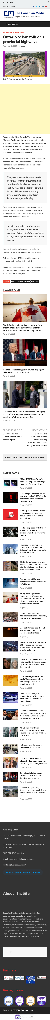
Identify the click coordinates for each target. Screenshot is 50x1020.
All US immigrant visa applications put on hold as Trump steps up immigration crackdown (33, 731)
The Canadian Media (25, 1010)
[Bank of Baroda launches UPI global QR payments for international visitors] (10, 628)
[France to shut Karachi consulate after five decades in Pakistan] (10, 579)
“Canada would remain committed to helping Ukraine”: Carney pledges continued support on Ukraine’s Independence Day (24, 414)
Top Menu (9, 2)
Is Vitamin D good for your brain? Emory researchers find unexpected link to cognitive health (32, 680)
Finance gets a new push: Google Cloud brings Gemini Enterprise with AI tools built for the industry (33, 548)
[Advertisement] (25, 109)
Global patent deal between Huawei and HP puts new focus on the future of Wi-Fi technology (32, 514)
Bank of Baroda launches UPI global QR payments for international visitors (33, 630)
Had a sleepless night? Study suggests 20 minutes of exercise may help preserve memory (33, 531)
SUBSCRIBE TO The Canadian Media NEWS (24, 457)
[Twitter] (36, 6)
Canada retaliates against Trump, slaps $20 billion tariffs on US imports (23, 371)
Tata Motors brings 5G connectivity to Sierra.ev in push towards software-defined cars (32, 697)
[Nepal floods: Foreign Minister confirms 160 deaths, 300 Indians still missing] (10, 613)
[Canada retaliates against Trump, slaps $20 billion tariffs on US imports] (25, 367)
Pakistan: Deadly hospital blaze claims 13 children (31, 746)
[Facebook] (33, 6)
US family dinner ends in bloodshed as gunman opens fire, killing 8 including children (33, 761)
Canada (6, 33)
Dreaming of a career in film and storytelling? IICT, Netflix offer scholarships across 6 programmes (33, 497)
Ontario (34, 281)
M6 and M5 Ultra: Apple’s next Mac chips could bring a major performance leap (32, 481)
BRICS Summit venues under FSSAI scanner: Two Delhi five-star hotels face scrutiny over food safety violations (33, 566)
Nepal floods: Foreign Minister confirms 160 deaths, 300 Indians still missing (33, 615)
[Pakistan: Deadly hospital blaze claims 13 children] (10, 745)
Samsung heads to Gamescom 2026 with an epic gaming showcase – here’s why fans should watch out (33, 646)
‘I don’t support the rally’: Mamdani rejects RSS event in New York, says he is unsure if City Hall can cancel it (33, 714)
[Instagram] (43, 6)
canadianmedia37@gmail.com (20, 859)
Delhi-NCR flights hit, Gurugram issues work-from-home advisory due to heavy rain (33, 791)
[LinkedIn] (39, 6)
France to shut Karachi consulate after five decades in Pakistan (33, 581)
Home (9, 951)
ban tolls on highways (20, 281)
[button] (48, 2)
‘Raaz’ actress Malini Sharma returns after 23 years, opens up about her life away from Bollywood (33, 663)
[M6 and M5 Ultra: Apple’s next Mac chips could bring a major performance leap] (10, 479)
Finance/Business (17, 33)
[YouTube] (46, 6)
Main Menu (13, 24)
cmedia (23, 46)
